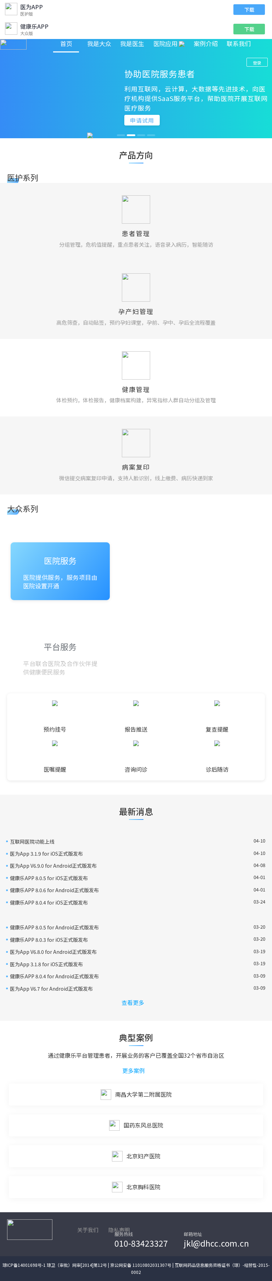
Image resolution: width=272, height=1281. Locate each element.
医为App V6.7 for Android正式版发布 (51, 988)
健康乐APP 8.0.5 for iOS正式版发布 (49, 878)
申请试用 (142, 120)
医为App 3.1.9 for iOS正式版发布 (46, 853)
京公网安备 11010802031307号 (140, 1265)
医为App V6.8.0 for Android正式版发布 (53, 951)
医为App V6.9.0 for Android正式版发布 (53, 865)
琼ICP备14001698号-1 (24, 1265)
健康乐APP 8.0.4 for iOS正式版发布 (49, 902)
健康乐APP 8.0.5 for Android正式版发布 (54, 927)
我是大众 (99, 43)
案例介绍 (206, 43)
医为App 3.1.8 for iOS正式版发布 (46, 964)
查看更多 (132, 1002)
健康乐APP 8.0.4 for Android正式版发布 (54, 976)
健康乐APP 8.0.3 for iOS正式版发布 (49, 939)
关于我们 (87, 1230)
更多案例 (133, 1071)
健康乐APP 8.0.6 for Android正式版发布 (54, 890)
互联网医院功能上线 (32, 841)
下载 (249, 9)
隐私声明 (119, 1230)
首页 (66, 43)
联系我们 (239, 43)
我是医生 (132, 43)
